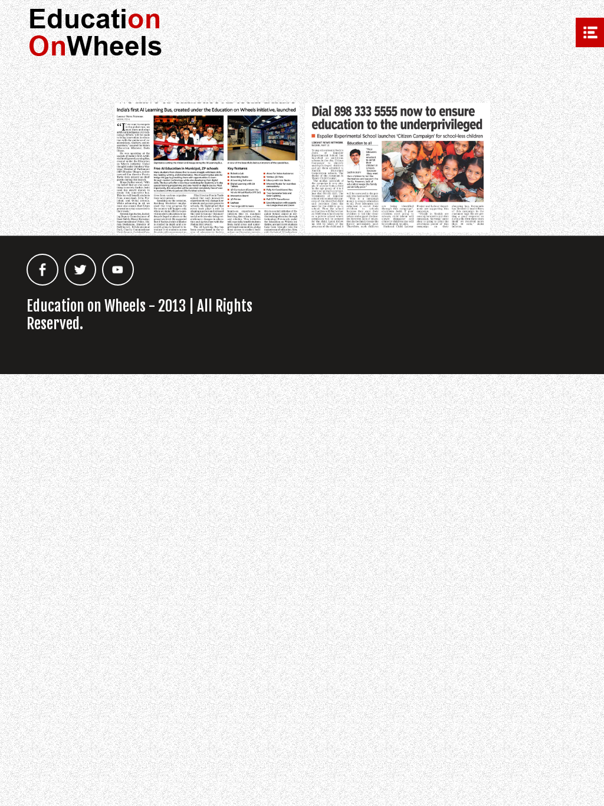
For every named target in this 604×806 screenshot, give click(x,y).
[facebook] (42, 270)
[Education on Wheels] (95, 35)
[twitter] (80, 270)
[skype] (118, 270)
